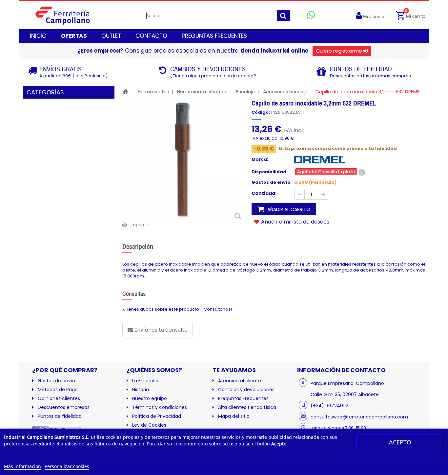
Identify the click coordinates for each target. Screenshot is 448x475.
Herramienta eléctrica (202, 92)
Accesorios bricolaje (286, 92)
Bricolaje (245, 92)
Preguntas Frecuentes (243, 398)
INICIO (38, 36)
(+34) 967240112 (329, 405)
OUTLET (111, 36)
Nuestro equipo (149, 398)
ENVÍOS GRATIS (60, 69)
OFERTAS (74, 36)
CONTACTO (151, 36)
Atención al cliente (239, 380)
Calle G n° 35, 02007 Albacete (345, 394)
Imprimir (139, 225)
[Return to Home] (125, 91)
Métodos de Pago (58, 389)
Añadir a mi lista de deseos (294, 221)
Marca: (260, 159)
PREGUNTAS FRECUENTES (214, 36)
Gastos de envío (56, 380)
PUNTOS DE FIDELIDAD (361, 69)
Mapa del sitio (234, 416)
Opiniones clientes (59, 398)
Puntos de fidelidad (60, 416)
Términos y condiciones (159, 407)
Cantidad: (264, 193)
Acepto (400, 442)
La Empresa (145, 380)
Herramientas (153, 92)
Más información (22, 466)
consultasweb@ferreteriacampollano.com (359, 417)
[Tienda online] (68, 15)
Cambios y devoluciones (246, 389)
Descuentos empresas (64, 407)
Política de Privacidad (156, 416)
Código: (261, 112)
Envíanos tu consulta (160, 330)
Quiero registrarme (339, 50)
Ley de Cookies (149, 425)
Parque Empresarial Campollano (347, 383)
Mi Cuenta (373, 16)
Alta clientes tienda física (247, 407)
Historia (140, 389)
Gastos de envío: (272, 182)
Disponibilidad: (270, 172)
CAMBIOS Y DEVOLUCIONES (208, 69)
